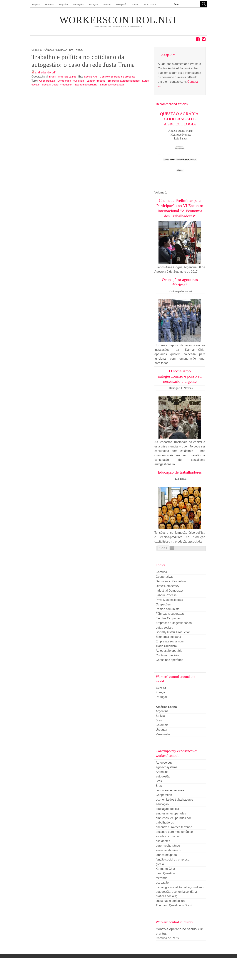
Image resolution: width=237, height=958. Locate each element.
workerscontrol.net (118, 20)
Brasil (52, 76)
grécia (160, 864)
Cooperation (164, 795)
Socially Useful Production (57, 84)
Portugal (161, 696)
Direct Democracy (167, 585)
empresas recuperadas (171, 813)
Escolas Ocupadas (168, 618)
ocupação (162, 882)
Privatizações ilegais (169, 599)
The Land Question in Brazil (174, 905)
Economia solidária (86, 84)
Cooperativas (47, 80)
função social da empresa (172, 859)
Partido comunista (167, 609)
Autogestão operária (169, 650)
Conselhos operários (169, 659)
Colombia (162, 725)
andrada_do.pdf (45, 72)
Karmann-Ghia (165, 868)
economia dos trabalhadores (174, 799)
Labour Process (95, 80)
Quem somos (149, 4)
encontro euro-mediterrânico (174, 831)
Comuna (161, 572)
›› (172, 548)
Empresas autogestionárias (124, 80)
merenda (161, 878)
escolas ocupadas (168, 836)
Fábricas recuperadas (170, 613)
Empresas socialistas (112, 84)
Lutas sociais (164, 627)
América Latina (67, 76)
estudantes (163, 841)
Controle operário (167, 655)
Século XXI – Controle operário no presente (109, 76)
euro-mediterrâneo (168, 845)
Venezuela (163, 734)
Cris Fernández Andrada (49, 49)
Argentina (162, 711)
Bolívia (160, 715)
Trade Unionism (166, 646)
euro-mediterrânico (168, 850)
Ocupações (163, 604)
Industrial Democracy (169, 590)
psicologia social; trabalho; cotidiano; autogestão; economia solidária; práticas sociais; (180, 892)
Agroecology (164, 762)
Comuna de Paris (167, 938)
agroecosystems (166, 767)
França (160, 692)
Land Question (165, 873)
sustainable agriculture (171, 900)
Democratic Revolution (70, 80)
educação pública (167, 808)
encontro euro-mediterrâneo (174, 827)
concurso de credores (170, 790)
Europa (161, 687)
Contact (134, 4)
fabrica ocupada (166, 854)
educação (162, 804)
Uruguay (161, 729)
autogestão (163, 776)
